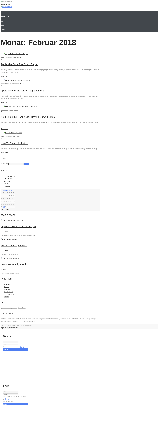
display (10, 308)
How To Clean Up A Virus (14, 143)
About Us (7, 284)
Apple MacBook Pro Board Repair (19, 64)
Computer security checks (14, 264)
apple (2, 308)
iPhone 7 (15, 57)
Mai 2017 (7, 183)
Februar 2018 (8, 179)
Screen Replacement (14, 83)
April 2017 (7, 186)
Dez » (7, 209)
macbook (14, 308)
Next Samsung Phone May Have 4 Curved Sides (28, 117)
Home (2, 21)
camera (6, 308)
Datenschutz (13, 328)
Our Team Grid (9, 294)
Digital (14, 136)
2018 (2, 25)
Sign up (6, 399)
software (23, 308)
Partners (7, 289)
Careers (6, 287)
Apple (10, 57)
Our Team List (8, 292)
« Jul (2, 209)
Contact (6, 297)
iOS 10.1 (11, 110)
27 (4, 207)
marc (20, 57)
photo (19, 308)
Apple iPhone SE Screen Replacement (22, 90)
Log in (22, 347)
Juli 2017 (7, 181)
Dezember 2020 (9, 176)
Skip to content (6, 4)
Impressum (4, 328)
